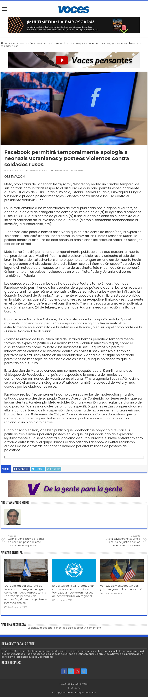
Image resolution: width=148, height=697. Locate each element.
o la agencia (99, 378)
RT (86, 378)
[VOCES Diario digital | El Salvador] (74, 9)
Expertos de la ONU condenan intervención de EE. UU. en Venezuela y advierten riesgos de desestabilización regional (73, 591)
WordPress (81, 683)
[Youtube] (77, 671)
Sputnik (115, 378)
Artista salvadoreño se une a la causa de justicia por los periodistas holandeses (122, 541)
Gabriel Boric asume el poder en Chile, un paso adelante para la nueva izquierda (26, 541)
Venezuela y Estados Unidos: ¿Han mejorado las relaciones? (121, 587)
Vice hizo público (53, 430)
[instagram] (84, 671)
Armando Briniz (15, 170)
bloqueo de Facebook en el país (33, 374)
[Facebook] (64, 671)
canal (79, 378)
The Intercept (90, 303)
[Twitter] (71, 671)
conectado (60, 627)
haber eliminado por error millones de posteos (85, 446)
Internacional (20, 43)
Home (7, 43)
